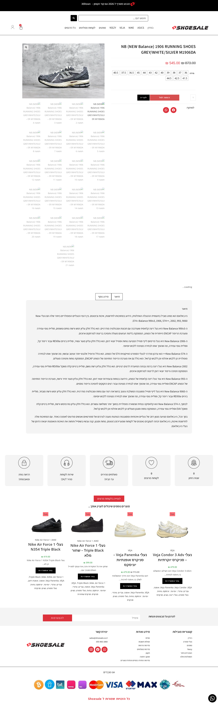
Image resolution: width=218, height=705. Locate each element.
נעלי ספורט (183, 594)
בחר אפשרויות (172, 581)
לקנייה (143, 97)
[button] (174, 110)
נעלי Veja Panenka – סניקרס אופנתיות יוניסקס (130, 559)
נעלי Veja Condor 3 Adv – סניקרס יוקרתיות (172, 557)
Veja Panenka (167, 587)
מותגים (102, 27)
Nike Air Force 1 (85, 540)
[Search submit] (74, 18)
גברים (186, 591)
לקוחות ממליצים (87, 27)
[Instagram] (91, 649)
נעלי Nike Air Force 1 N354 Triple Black (45, 547)
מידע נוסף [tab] (103, 296)
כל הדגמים (70, 27)
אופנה (156, 587)
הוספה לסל (164, 97)
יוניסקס (166, 591)
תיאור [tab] (117, 296)
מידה (192, 73)
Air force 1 (100, 583)
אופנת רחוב (33, 580)
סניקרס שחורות (84, 594)
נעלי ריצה (173, 594)
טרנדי (180, 591)
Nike (92, 583)
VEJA (122, 27)
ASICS (140, 27)
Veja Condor (181, 587)
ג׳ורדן (150, 27)
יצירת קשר (102, 632)
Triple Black (83, 583)
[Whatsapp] (105, 649)
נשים (166, 594)
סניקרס (160, 594)
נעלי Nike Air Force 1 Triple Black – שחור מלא (87, 550)
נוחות (159, 591)
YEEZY (112, 27)
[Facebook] (98, 649)
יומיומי (173, 591)
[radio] (185, 72)
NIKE (131, 27)
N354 (49, 577)
